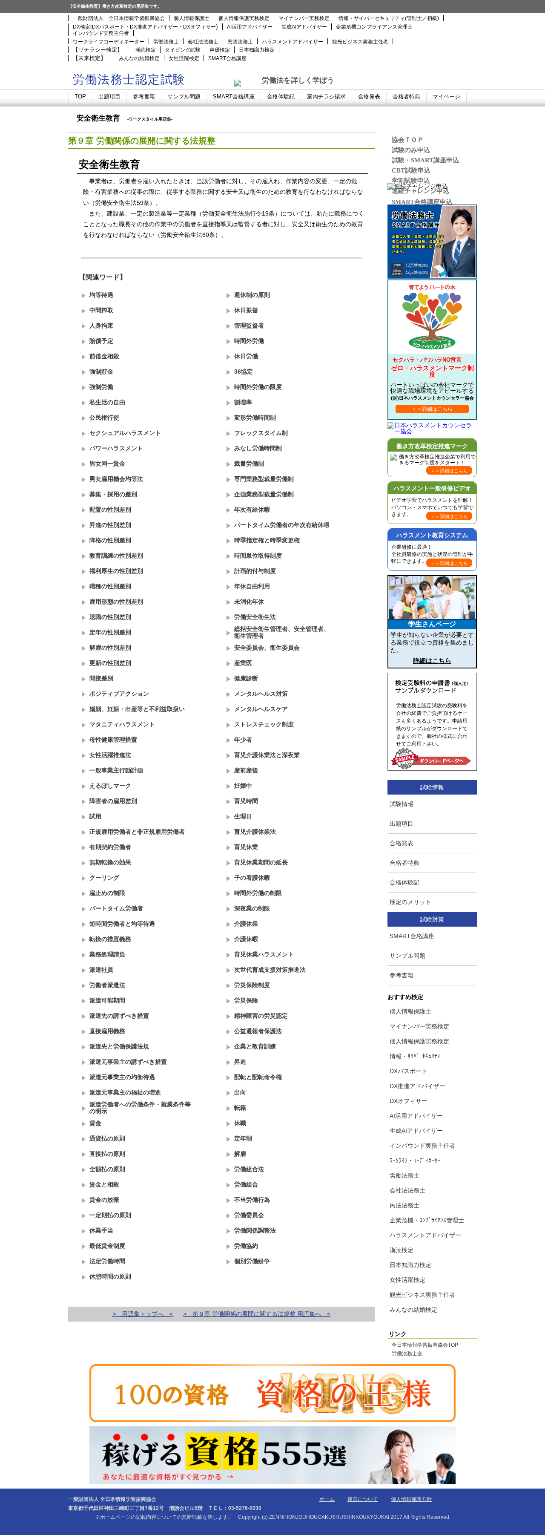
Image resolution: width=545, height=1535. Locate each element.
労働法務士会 (407, 1353)
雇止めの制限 (107, 893)
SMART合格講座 (227, 58)
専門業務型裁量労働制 (264, 478)
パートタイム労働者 (116, 908)
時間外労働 (249, 340)
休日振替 (246, 310)
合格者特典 (406, 97)
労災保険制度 (252, 985)
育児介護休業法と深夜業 (267, 755)
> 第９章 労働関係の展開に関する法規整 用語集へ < (256, 1313)
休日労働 (246, 356)
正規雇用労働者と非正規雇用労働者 (137, 831)
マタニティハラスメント (122, 724)
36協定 (243, 371)
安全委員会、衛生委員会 (267, 647)
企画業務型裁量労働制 (264, 494)
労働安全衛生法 (255, 616)
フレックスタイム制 (261, 432)
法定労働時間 (107, 1261)
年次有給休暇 (252, 509)
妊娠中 (243, 785)
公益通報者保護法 (258, 1031)
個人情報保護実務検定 (244, 18)
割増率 (243, 402)
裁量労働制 (249, 463)
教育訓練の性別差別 (116, 555)
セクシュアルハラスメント (125, 432)
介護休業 (246, 923)
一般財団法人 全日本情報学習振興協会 (119, 18)
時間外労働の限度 (258, 386)
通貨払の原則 (107, 1138)
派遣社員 (101, 969)
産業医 (243, 663)
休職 (240, 1123)
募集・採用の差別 (113, 494)
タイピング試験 (183, 50)
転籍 (240, 1107)
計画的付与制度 (255, 570)
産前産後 (246, 770)
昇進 (240, 1061)
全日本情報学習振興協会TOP (425, 1345)
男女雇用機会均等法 (116, 478)
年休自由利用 (252, 586)
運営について (362, 1499)
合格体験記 (281, 97)
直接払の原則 (107, 1153)
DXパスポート (408, 1071)
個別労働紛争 (252, 1261)
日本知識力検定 (257, 50)
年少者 (243, 739)
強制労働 (101, 386)
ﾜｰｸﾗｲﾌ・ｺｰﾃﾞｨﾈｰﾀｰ (415, 1160)
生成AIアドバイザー (304, 27)
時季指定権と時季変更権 (267, 540)
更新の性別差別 (110, 663)
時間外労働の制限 (258, 893)
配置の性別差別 (110, 509)
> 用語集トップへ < (142, 1313)
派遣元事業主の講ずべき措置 (128, 1061)
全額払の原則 (107, 1169)
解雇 (240, 1153)
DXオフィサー (408, 1100)
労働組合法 (249, 1169)
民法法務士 (240, 42)
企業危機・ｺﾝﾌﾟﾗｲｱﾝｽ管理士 (427, 1220)
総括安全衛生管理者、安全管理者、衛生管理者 (282, 632)
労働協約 (246, 1245)
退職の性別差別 (110, 616)
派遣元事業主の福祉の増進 (125, 1092)
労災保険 (246, 1000)
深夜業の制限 (252, 908)
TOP (80, 97)
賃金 (95, 1123)
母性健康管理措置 (113, 739)
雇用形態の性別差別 (116, 601)
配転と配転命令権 (258, 1077)
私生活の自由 (107, 402)
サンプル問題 (184, 97)
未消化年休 (249, 601)
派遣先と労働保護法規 (119, 1046)
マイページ (446, 97)
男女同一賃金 (107, 463)
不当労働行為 (252, 1199)
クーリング (104, 877)
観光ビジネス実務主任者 (360, 42)
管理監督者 (249, 325)
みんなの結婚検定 (139, 58)
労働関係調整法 (255, 1230)
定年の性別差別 (110, 632)
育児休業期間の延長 (261, 862)
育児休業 (246, 847)
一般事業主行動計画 (116, 770)
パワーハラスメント (116, 448)
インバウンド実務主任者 (101, 33)
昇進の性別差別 (110, 524)
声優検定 (219, 50)
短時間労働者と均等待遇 (122, 923)
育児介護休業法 (255, 831)
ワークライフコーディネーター (108, 42)
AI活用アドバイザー (249, 27)
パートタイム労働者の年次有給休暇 (282, 524)
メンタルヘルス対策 (261, 693)
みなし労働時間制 (258, 448)
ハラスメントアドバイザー (292, 42)
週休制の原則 (252, 294)
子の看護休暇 (252, 877)
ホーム (327, 1499)
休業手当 (101, 1230)
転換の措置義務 (110, 939)
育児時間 (246, 801)
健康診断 (246, 678)
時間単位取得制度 (258, 555)
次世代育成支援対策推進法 (270, 969)
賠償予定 (101, 340)
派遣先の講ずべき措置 (119, 1015)
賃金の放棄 (104, 1199)
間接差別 (101, 678)
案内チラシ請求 (326, 97)
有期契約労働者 (110, 847)
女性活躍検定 (184, 58)
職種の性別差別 (110, 586)
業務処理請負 (107, 954)
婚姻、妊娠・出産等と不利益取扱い (137, 709)
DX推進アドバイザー (417, 1086)
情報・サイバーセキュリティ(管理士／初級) (388, 18)
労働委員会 (249, 1215)
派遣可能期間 (107, 1000)
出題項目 (109, 97)
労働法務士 (166, 42)
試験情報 (401, 804)
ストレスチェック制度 (264, 724)
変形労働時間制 (255, 417)
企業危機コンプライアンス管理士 (374, 27)
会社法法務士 (203, 42)
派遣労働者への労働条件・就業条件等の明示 (140, 1107)
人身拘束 (101, 325)
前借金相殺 (104, 356)
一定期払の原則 (110, 1215)
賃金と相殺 (104, 1184)
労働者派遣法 (107, 985)
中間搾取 (101, 310)
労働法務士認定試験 (129, 79)
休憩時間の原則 (110, 1276)
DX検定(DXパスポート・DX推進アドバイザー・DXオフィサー (144, 27)
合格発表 (369, 97)
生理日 (243, 816)
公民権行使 (104, 417)
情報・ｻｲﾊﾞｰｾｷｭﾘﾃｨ (415, 1056)
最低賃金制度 (107, 1245)
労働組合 (246, 1184)
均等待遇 (101, 294)
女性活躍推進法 (110, 755)
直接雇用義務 (107, 1031)
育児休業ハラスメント (264, 954)
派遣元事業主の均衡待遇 (122, 1077)
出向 (240, 1092)
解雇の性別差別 (110, 647)
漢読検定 (145, 50)
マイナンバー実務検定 (304, 18)
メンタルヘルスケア (261, 709)
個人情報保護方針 (411, 1499)
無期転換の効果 (110, 862)
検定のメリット (410, 902)
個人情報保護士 (191, 18)
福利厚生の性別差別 (116, 570)
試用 (95, 816)
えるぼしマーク (110, 785)
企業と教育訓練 (255, 1046)
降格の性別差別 (110, 540)
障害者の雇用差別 (113, 801)
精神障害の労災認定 (261, 1015)
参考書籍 (144, 97)
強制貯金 (101, 371)
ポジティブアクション (119, 693)
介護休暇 (246, 939)
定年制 (243, 1138)
